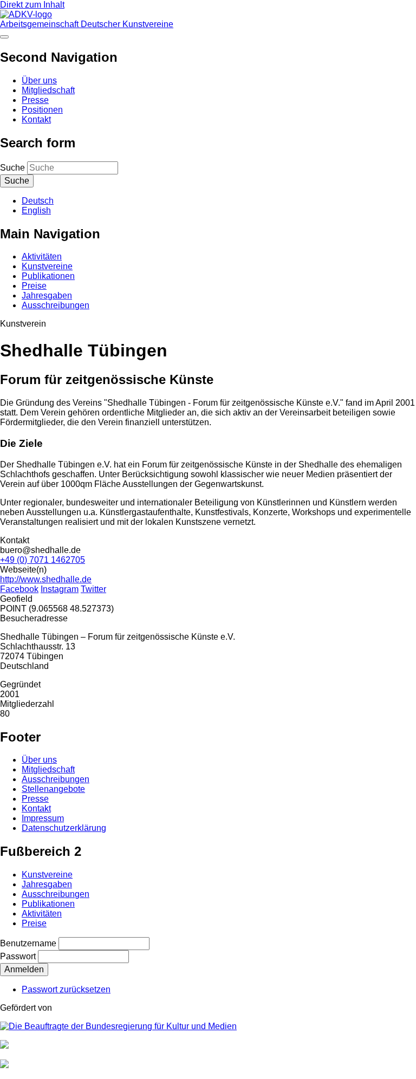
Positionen (42, 109)
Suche (12, 167)
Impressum (43, 818)
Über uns (39, 80)
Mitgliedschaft (48, 90)
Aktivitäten (42, 256)
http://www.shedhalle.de (46, 579)
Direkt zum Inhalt (32, 4)
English (36, 210)
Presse (35, 100)
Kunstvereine (47, 266)
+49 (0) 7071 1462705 (42, 559)
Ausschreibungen (55, 305)
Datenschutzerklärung (64, 828)
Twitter (93, 589)
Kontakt (36, 119)
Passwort (18, 956)
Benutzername (28, 943)
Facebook (19, 589)
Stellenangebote (53, 789)
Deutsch (38, 200)
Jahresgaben (47, 295)
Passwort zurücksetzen (66, 989)
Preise (34, 285)
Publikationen (48, 276)
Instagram (60, 589)
